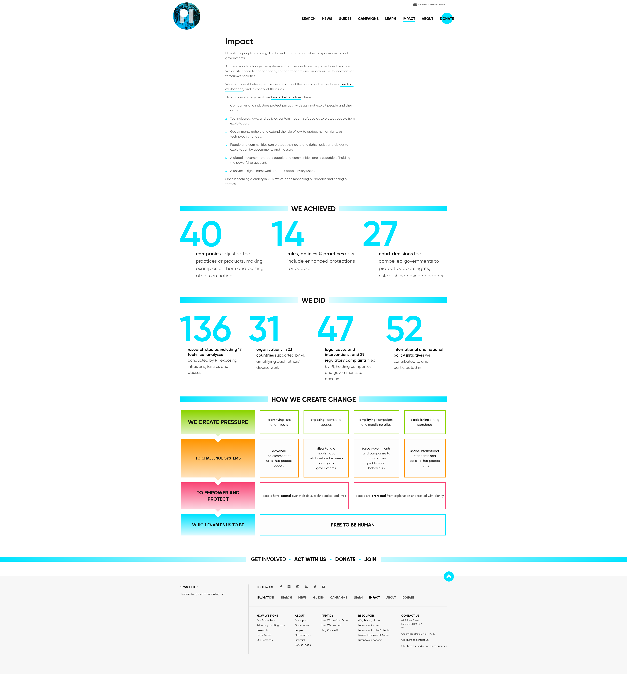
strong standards (424, 422)
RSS (306, 587)
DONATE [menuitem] (447, 18)
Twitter (315, 587)
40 (201, 234)
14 (288, 234)
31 (264, 329)
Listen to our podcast (370, 640)
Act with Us (310, 559)
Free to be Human (353, 525)
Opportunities (303, 635)
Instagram (289, 587)
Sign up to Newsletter (431, 4)
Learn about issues (368, 625)
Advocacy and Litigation (271, 625)
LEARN (358, 597)
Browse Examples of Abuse (373, 635)
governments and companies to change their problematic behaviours (376, 458)
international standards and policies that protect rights (425, 458)
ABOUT (391, 597)
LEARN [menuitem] (390, 18)
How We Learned (331, 625)
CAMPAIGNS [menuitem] (368, 18)
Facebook (280, 587)
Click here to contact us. (415, 639)
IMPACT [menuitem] (409, 18)
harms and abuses (326, 422)
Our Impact (301, 620)
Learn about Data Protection (374, 630)
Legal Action (264, 635)
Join (370, 559)
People (299, 630)
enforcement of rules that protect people (279, 458)
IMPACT (374, 597)
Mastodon (297, 587)
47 (335, 329)
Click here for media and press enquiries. (424, 646)
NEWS (302, 597)
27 (380, 234)
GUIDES (318, 597)
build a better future (286, 97)
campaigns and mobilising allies (376, 422)
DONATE (408, 597)
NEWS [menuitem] (327, 18)
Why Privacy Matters (370, 620)
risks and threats (279, 422)
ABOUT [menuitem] (427, 18)
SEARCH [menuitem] (309, 18)
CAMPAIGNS (338, 597)
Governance (302, 625)
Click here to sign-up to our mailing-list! (202, 594)
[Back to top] (449, 576)
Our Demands (265, 640)
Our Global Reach (267, 620)
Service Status (303, 644)
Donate (345, 559)
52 (404, 329)
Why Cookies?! (330, 630)
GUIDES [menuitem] (345, 18)
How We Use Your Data (335, 620)
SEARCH (286, 597)
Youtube (323, 587)
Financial (300, 640)
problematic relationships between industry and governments (326, 458)
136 (206, 329)
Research (262, 630)
